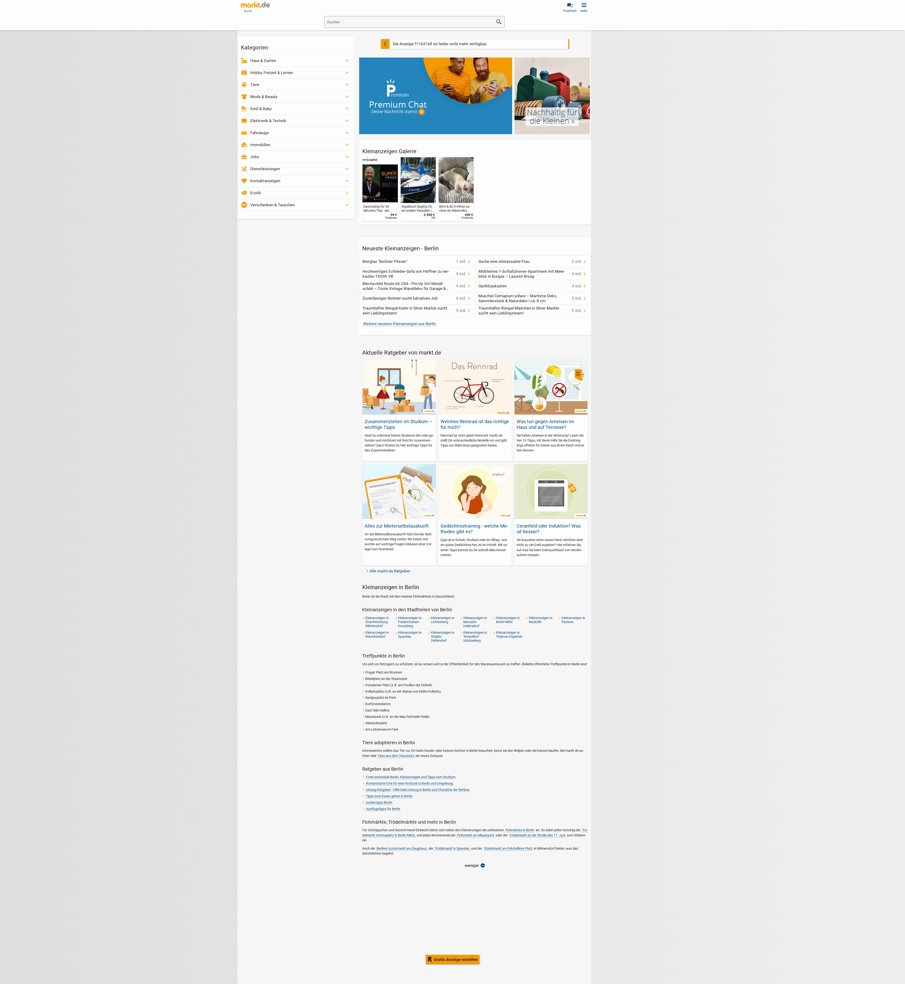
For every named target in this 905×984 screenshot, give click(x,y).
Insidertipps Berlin (379, 802)
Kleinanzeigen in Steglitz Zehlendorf (442, 636)
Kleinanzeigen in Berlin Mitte (508, 620)
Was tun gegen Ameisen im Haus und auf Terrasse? (545, 424)
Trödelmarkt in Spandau (452, 848)
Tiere (254, 84)
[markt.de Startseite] (255, 5)
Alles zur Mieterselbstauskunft (397, 526)
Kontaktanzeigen (265, 180)
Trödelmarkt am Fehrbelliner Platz (508, 848)
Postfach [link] (570, 11)
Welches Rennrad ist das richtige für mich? (474, 424)
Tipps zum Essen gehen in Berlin (389, 796)
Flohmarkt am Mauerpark (475, 835)
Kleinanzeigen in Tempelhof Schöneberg (475, 636)
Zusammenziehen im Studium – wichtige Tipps (398, 424)
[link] (380, 189)
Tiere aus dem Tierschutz (396, 756)
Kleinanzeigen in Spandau (410, 634)
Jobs (254, 156)
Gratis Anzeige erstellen (456, 959)
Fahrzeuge (259, 132)
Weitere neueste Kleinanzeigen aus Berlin (399, 323)
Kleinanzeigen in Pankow (573, 620)
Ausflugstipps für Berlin (383, 809)
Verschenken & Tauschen (272, 205)
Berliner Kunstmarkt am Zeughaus (402, 848)
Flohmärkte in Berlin (519, 830)
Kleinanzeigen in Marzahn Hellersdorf (475, 622)
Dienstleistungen (265, 168)
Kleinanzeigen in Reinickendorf (377, 634)
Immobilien (260, 144)
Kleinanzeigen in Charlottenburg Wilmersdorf (377, 622)
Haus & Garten (263, 60)
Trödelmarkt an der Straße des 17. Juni (537, 835)
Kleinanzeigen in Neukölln (540, 620)
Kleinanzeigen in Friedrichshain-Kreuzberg (410, 622)
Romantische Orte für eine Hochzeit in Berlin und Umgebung (409, 783)
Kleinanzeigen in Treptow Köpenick (509, 634)
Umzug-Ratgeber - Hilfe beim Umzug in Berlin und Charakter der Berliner (418, 790)
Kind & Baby (261, 108)
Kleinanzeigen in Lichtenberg (442, 620)
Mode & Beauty (263, 96)
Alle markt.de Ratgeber (390, 571)
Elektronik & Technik (268, 120)
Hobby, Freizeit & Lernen (271, 72)
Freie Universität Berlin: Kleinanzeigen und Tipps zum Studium (410, 777)
